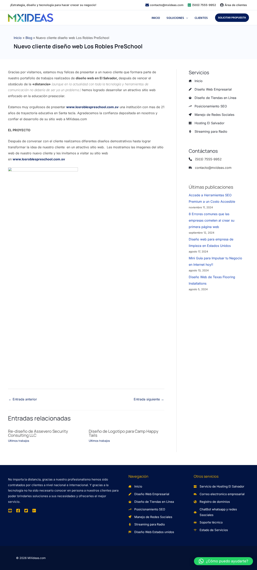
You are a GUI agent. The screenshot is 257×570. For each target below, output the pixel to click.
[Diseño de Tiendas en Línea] (212, 98)
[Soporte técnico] (208, 522)
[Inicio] (196, 81)
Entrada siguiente (149, 399)
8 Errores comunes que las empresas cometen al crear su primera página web (211, 220)
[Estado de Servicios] (211, 530)
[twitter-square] (26, 511)
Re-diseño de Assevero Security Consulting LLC (38, 433)
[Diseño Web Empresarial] (210, 89)
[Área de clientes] (233, 5)
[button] (186, 18)
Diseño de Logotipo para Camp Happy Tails (123, 433)
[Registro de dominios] (212, 502)
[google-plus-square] (34, 511)
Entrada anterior (22, 399)
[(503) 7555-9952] (202, 5)
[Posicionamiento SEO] (208, 106)
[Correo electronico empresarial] (219, 494)
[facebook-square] (18, 511)
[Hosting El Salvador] (206, 123)
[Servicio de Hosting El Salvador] (219, 486)
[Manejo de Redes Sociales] (211, 114)
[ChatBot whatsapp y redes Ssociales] (221, 512)
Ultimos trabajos (18, 440)
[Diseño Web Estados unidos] (151, 532)
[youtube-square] (10, 511)
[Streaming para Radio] (208, 131)
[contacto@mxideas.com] (164, 5)
